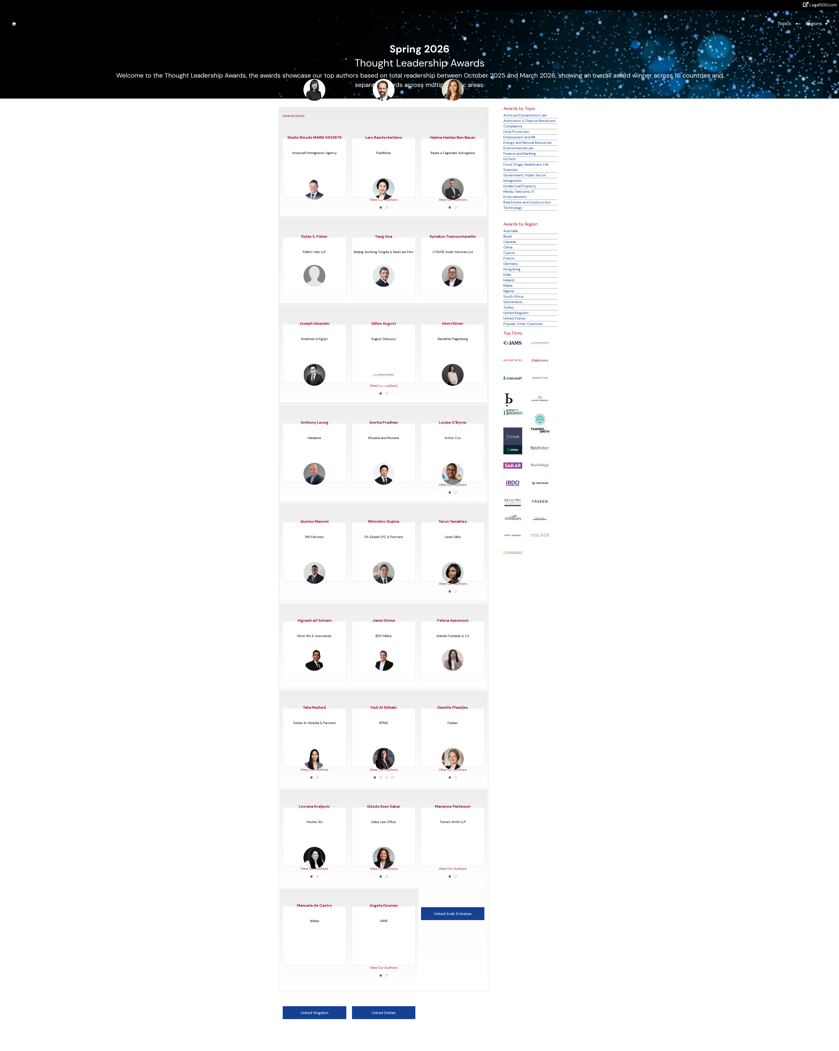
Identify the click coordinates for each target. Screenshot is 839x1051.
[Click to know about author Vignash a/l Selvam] (314, 581)
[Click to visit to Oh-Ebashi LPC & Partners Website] (540, 518)
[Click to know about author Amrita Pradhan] (383, 383)
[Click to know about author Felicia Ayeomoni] (452, 581)
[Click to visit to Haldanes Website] (512, 412)
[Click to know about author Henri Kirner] (452, 284)
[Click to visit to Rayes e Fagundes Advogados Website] (512, 535)
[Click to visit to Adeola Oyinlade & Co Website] (540, 419)
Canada (509, 242)
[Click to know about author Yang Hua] (383, 197)
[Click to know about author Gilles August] (383, 284)
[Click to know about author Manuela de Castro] (314, 866)
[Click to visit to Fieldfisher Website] (540, 447)
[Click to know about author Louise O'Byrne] (452, 383)
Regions (815, 24)
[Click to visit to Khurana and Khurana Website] (540, 342)
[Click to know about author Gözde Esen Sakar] (383, 767)
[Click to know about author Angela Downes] (383, 866)
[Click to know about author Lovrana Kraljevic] (314, 767)
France (508, 258)
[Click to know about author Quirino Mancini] (314, 482)
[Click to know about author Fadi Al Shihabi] (383, 668)
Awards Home (294, 115)
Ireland (508, 280)
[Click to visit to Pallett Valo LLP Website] (540, 465)
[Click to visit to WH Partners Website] (512, 360)
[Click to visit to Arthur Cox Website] (540, 377)
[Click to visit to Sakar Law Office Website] (512, 465)
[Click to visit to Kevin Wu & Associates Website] (512, 502)
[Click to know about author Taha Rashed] (314, 668)
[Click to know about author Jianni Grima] (383, 581)
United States (514, 318)
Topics (786, 24)
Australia (510, 231)
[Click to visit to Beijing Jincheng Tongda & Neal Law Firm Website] (540, 360)
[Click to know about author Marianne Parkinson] (452, 767)
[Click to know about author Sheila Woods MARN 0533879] (314, 98)
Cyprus (509, 252)
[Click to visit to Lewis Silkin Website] (540, 483)
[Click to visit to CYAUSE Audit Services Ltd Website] (512, 436)
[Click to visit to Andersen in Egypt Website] (512, 517)
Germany (510, 263)
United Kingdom (516, 313)
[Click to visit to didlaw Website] (512, 449)
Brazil (507, 236)
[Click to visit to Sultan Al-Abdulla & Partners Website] (512, 552)
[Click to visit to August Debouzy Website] (540, 398)
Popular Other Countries (523, 323)
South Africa (513, 296)
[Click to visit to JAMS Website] (512, 342)
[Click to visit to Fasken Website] (540, 501)
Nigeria (508, 291)
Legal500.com (822, 5)
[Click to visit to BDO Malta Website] (512, 482)
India (507, 274)
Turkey (508, 307)
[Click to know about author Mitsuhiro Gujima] (383, 482)
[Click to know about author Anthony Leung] (314, 383)
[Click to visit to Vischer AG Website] (540, 535)
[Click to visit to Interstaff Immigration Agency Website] (512, 377)
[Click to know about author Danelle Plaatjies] (452, 668)
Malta (507, 285)
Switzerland (512, 302)
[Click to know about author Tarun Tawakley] (452, 482)
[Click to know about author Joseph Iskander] (314, 284)
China (507, 247)
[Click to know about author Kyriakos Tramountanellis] (452, 197)
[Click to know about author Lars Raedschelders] (383, 98)
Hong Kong (511, 269)
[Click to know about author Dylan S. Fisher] (314, 197)
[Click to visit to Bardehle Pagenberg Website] (512, 403)
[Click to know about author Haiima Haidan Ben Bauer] (452, 98)
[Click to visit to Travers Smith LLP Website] (540, 430)
